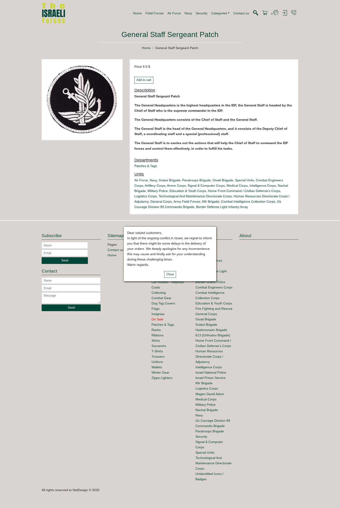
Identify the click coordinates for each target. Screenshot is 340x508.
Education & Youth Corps (188, 191)
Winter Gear (160, 372)
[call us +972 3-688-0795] (293, 13)
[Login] (284, 13)
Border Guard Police (210, 282)
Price (138, 66)
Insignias (157, 314)
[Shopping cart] (264, 13)
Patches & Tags (145, 166)
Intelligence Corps (263, 185)
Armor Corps (176, 185)
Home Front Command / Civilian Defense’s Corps (244, 191)
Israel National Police (210, 372)
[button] (220, 13)
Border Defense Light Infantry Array (222, 207)
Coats (155, 287)
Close (170, 274)
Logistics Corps (145, 196)
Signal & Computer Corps (206, 185)
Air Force (174, 13)
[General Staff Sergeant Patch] (82, 99)
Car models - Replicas (167, 282)
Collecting (158, 292)
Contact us (241, 13)
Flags (155, 308)
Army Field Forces (186, 201)
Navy (188, 13)
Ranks (156, 330)
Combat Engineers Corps (213, 287)
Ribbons (157, 335)
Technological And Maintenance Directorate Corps (195, 196)
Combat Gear (161, 298)
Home (137, 13)
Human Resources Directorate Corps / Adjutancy (209, 356)
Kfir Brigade (210, 201)
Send (64, 260)
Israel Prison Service (210, 378)
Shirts (155, 340)
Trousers (157, 356)
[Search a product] (255, 13)
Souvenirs (158, 346)
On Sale (157, 319)
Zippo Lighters (162, 378)
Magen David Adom (209, 394)
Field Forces (154, 13)
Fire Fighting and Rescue (213, 308)
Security (201, 13)
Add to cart (143, 80)
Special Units (244, 180)
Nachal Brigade (206, 410)
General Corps (161, 201)
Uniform (157, 362)
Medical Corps (237, 185)
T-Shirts (157, 351)
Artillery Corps (155, 185)
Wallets (156, 367)
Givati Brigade (223, 180)
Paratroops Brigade (196, 180)
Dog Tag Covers (163, 303)
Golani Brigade (169, 180)
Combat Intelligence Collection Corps (248, 201)
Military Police (158, 191)
